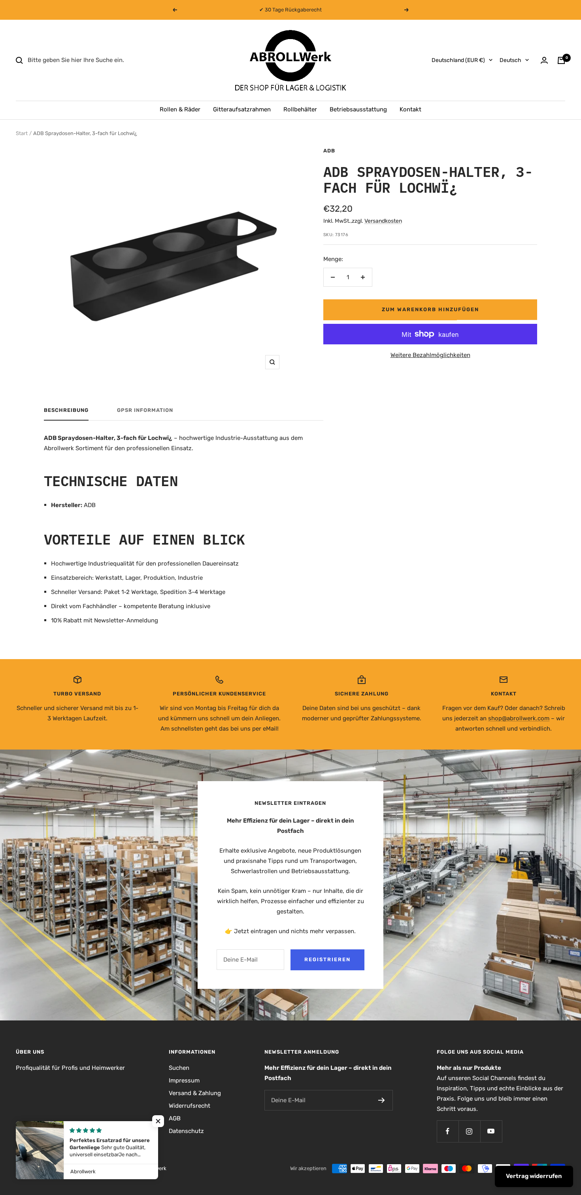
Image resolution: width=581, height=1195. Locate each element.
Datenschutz (186, 1131)
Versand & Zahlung (195, 1093)
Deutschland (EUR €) (458, 60)
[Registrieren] (381, 1100)
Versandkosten (383, 221)
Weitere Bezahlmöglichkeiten (430, 355)
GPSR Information (145, 410)
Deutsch (510, 60)
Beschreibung (66, 410)
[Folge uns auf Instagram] (469, 1131)
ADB (329, 151)
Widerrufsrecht (189, 1105)
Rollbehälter (300, 109)
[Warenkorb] (561, 60)
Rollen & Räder (180, 109)
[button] (158, 1121)
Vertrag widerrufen (534, 1176)
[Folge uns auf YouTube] (491, 1131)
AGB (175, 1118)
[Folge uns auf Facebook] (447, 1131)
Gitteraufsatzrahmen (242, 109)
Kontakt (410, 109)
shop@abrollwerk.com (518, 718)
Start (22, 133)
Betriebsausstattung (358, 109)
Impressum (184, 1080)
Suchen (179, 1067)
